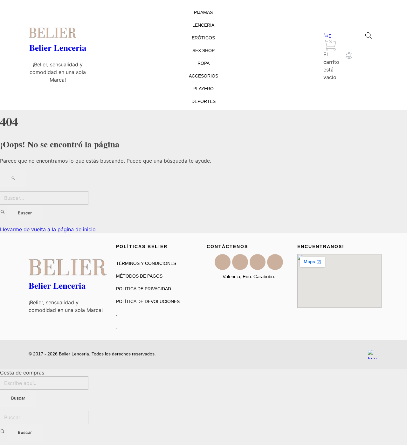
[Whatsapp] (275, 262)
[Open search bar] (368, 35)
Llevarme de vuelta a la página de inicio (48, 229)
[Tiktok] (240, 262)
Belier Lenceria (57, 47)
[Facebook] (223, 262)
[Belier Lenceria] (58, 33)
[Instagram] (258, 262)
